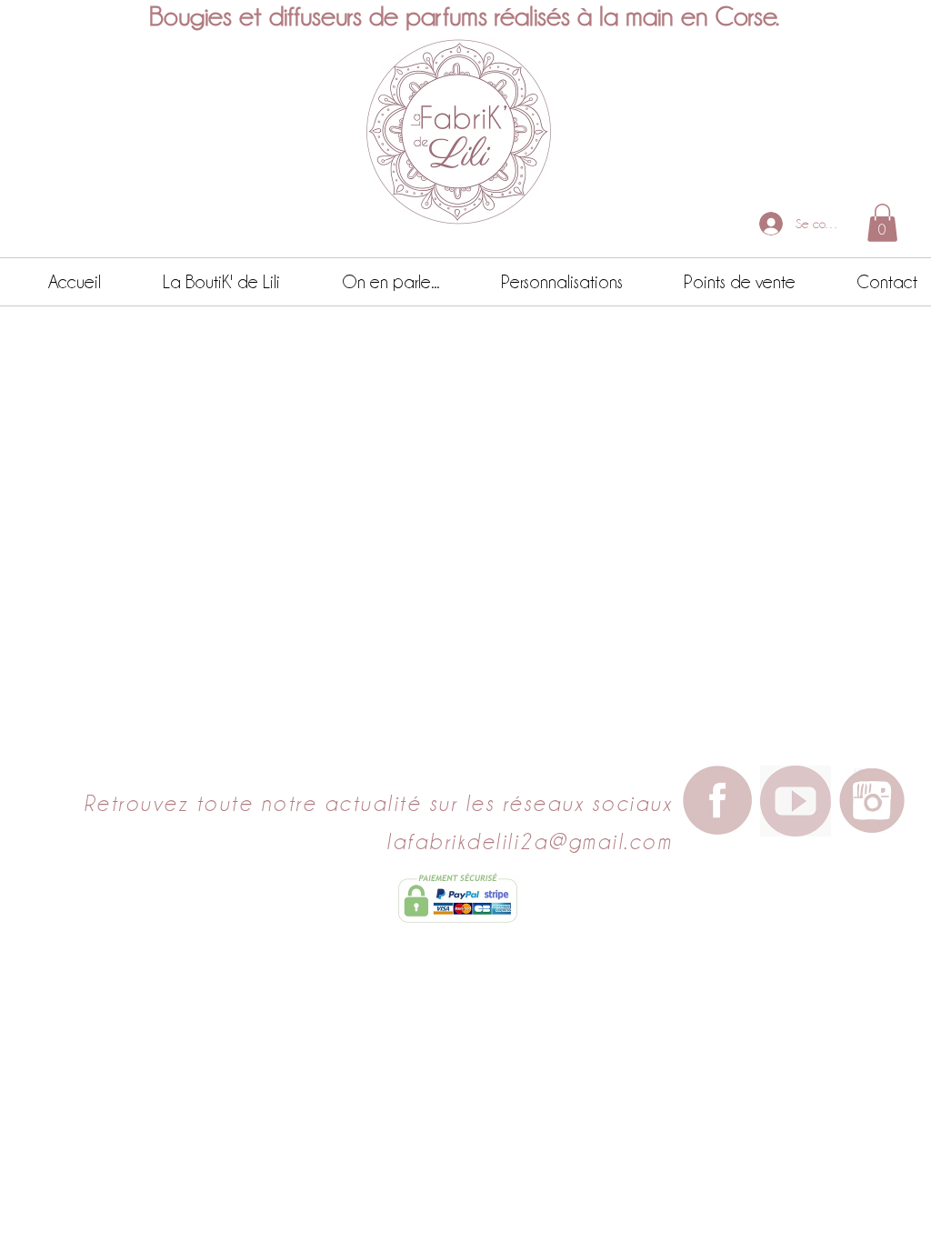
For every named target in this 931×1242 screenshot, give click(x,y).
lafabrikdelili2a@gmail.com (529, 841)
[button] (882, 223)
